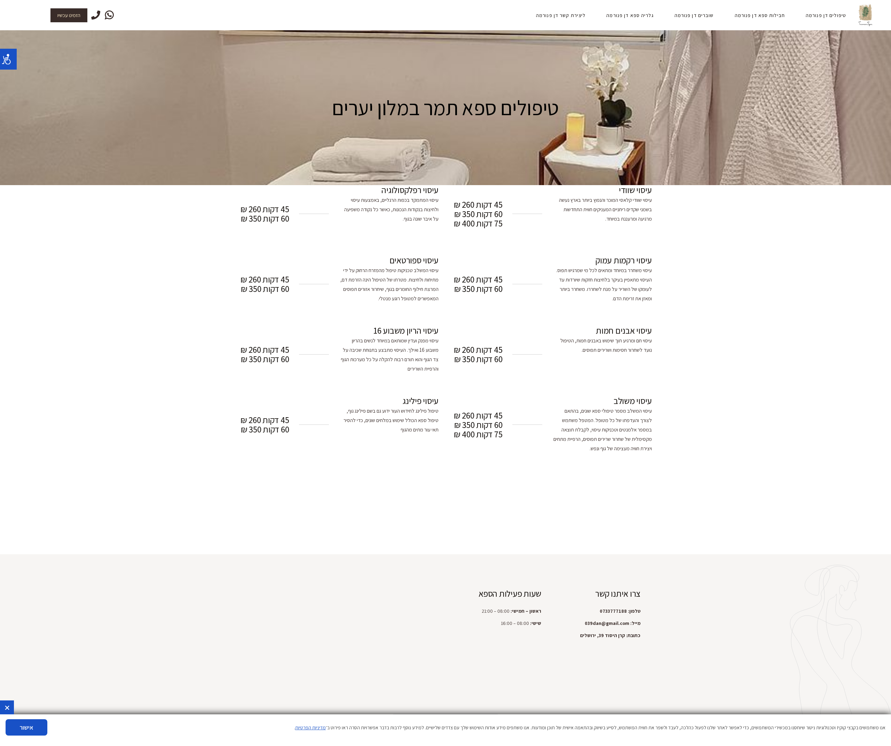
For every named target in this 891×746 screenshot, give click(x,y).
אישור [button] (26, 727)
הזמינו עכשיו (68, 15)
